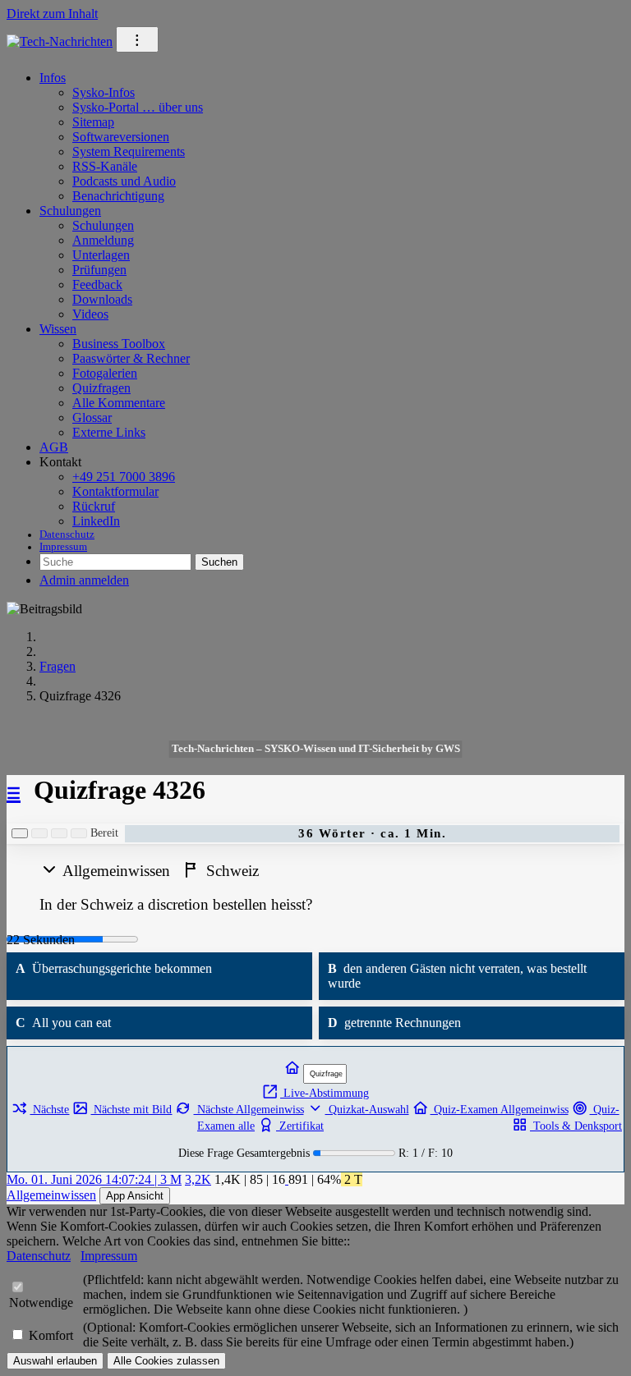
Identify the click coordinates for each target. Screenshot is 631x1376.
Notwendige (41, 1302)
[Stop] (79, 833)
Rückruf (93, 506)
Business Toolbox (118, 344)
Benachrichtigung (118, 196)
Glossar (92, 417)
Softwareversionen (120, 137)
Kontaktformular (115, 491)
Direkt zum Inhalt (52, 14)
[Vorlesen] (20, 833)
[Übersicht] (293, 1069)
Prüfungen (99, 270)
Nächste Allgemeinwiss (248, 1109)
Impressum (63, 547)
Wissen (57, 329)
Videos (90, 314)
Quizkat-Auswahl (367, 1109)
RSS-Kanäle (104, 166)
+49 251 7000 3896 (123, 477)
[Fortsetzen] (59, 833)
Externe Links (108, 432)
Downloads (102, 299)
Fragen (57, 666)
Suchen (219, 562)
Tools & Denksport (576, 1125)
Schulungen (70, 211)
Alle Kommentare (118, 403)
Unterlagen (101, 255)
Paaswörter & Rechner (131, 358)
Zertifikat (300, 1125)
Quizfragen (101, 388)
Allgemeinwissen (51, 1195)
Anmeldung (103, 240)
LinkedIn (96, 521)
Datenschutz (66, 534)
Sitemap (93, 122)
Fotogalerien (104, 373)
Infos (52, 78)
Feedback (97, 284)
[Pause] (39, 833)
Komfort (51, 1335)
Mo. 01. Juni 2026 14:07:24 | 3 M (94, 1179)
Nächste (49, 1109)
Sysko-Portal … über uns (137, 107)
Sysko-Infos (103, 92)
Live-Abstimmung (324, 1092)
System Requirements (128, 151)
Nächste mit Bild (131, 1109)
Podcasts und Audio (124, 181)
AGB (53, 447)
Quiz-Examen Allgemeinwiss (500, 1109)
